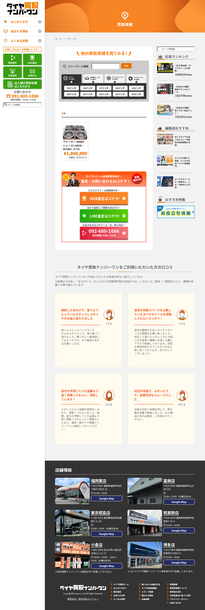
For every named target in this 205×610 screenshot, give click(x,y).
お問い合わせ (175, 602)
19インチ (136, 88)
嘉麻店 (169, 480)
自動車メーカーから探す (93, 78)
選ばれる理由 (19, 31)
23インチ (120, 94)
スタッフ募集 (147, 591)
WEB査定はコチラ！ (105, 198)
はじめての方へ (120, 588)
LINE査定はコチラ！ (105, 215)
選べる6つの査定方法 (151, 584)
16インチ (87, 88)
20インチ (71, 94)
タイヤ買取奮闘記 (149, 588)
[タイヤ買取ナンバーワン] (22, 8)
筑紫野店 (171, 512)
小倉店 (96, 544)
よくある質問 (19, 41)
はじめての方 (19, 22)
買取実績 (173, 584)
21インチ (87, 94)
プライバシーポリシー (179, 599)
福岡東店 (98, 480)
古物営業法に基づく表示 (180, 595)
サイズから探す (72, 78)
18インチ (120, 88)
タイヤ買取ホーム (121, 584)
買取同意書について (178, 588)
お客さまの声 (119, 595)
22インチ (104, 94)
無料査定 (117, 591)
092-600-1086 (25, 96)
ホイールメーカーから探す (115, 78)
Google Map (106, 498)
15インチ (71, 88)
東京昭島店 (100, 512)
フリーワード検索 (78, 66)
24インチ (136, 94)
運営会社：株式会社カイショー (83, 598)
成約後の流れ (175, 591)
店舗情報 (145, 599)
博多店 (169, 544)
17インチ (104, 88)
